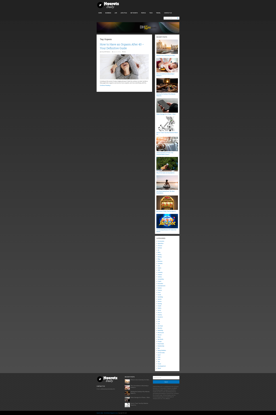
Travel (158, 13)
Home (100, 13)
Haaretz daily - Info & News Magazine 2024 (107, 413)
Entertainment (161, 285)
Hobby (159, 308)
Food (159, 292)
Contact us (168, 13)
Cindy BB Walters (105, 52)
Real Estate (161, 343)
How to (160, 312)
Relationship (161, 346)
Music (159, 337)
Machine (160, 328)
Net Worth (134, 13)
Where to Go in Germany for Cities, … (140, 379)
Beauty (160, 254)
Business (108, 13)
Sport (159, 355)
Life (116, 13)
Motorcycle (161, 332)
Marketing (160, 330)
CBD (159, 270)
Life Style (124, 13)
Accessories (161, 241)
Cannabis (160, 263)
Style (159, 357)
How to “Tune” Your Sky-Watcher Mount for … (139, 404)
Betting (160, 256)
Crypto (159, 281)
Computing (161, 279)
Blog (159, 259)
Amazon (160, 245)
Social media (161, 352)
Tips (159, 361)
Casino (159, 268)
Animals (160, 248)
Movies (160, 335)
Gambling (160, 297)
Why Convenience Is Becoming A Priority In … (139, 386)
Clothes (160, 277)
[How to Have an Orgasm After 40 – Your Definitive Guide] (124, 66)
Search (178, 18)
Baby (159, 252)
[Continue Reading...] (105, 85)
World (159, 368)
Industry (160, 314)
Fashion (160, 288)
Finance (160, 290)
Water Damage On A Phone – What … (140, 397)
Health (159, 306)
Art (158, 250)
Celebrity (160, 272)
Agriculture (160, 243)
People (143, 13)
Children (160, 274)
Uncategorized (162, 366)
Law (159, 321)
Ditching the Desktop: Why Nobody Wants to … (140, 392)
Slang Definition (162, 350)
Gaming (160, 303)
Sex (125, 52)
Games (160, 299)
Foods (159, 294)
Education (160, 283)
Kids (159, 319)
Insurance (160, 317)
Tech (150, 13)
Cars (159, 265)
